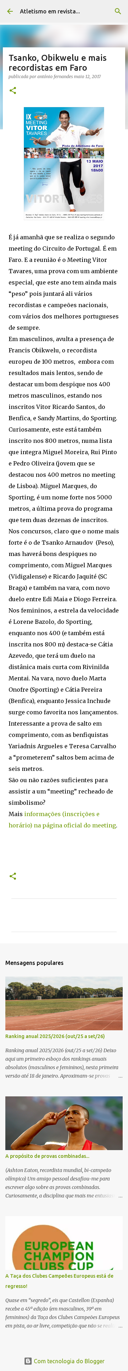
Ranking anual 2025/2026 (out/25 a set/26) (55, 1036)
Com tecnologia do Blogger (68, 1361)
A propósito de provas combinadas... (47, 1156)
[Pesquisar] (118, 11)
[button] (13, 91)
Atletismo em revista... (50, 11)
